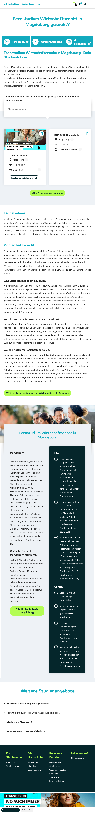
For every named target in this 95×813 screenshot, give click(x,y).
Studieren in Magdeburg (19, 721)
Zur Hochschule (27, 810)
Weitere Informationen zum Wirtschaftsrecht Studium (37, 393)
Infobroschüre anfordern (10, 810)
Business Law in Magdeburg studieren (26, 730)
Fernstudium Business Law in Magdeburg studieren (33, 712)
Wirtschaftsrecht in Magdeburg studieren (28, 703)
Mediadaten (33, 762)
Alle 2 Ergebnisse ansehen (47, 193)
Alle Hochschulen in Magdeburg (27, 611)
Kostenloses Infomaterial (24, 178)
